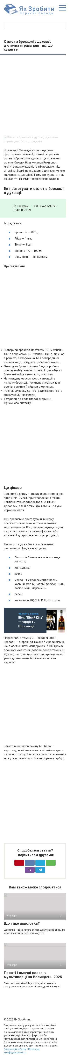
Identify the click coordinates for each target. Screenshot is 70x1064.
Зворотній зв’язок (15, 1049)
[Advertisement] (35, 95)
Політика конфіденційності (21, 1050)
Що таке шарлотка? (22, 923)
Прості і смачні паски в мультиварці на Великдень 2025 (33, 974)
